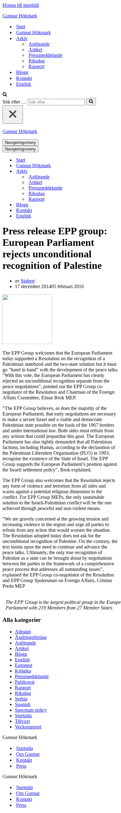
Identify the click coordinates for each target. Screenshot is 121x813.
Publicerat (24, 682)
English (23, 84)
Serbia (21, 698)
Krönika (23, 670)
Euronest (23, 665)
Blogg (22, 72)
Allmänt (23, 631)
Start (20, 26)
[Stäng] (12, 114)
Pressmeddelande (45, 55)
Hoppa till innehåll (20, 5)
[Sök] (4, 95)
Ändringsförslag (31, 637)
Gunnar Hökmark (33, 32)
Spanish (22, 704)
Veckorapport (28, 726)
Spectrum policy (31, 710)
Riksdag (37, 60)
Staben (27, 280)
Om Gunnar (28, 754)
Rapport (36, 66)
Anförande (39, 44)
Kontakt (24, 78)
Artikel (35, 49)
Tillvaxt (22, 721)
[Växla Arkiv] (111, 171)
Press (21, 766)
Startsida (23, 715)
